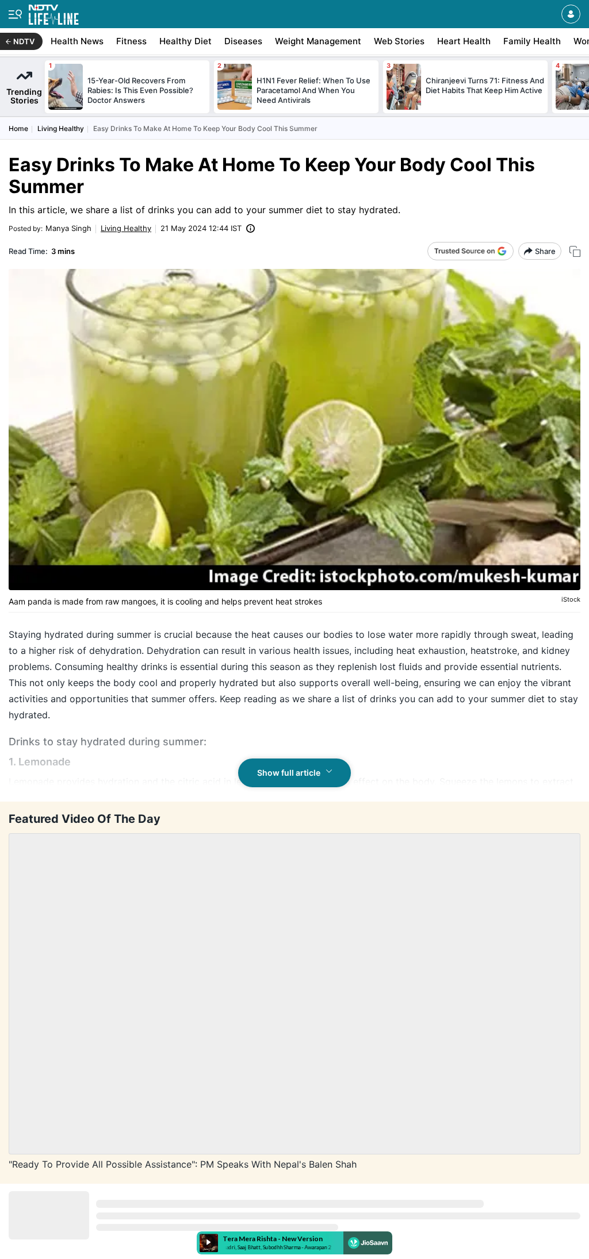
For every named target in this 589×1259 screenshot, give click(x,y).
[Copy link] (574, 251)
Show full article (288, 772)
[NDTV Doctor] (54, 12)
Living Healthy (60, 128)
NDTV (24, 41)
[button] (570, 14)
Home (18, 128)
